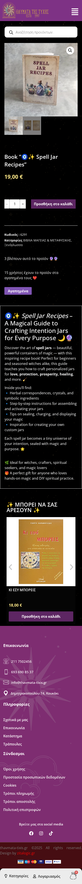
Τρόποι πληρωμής (18, 793)
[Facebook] (31, 833)
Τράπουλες (12, 744)
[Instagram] (41, 833)
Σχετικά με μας (15, 720)
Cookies (9, 785)
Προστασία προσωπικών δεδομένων (34, 777)
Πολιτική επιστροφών (22, 809)
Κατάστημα (12, 736)
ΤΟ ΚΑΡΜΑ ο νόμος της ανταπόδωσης (40, 590)
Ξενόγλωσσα (13, 245)
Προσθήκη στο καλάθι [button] (41, 616)
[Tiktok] (51, 833)
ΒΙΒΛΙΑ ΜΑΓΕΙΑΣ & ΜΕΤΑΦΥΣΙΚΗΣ (47, 240)
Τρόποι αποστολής (19, 801)
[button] (70, 50)
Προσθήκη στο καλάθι (53, 204)
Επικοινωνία (14, 728)
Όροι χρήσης (14, 769)
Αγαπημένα (18, 291)
